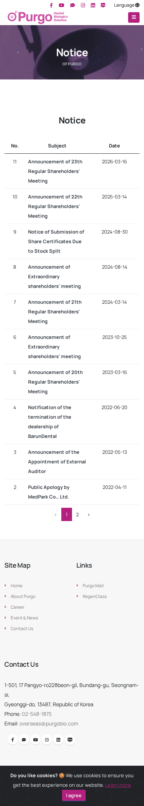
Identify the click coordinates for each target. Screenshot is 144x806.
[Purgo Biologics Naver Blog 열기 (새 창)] (103, 5)
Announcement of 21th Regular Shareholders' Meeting (55, 311)
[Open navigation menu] (134, 17)
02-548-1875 (37, 713)
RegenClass (95, 596)
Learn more (118, 785)
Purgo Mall (93, 586)
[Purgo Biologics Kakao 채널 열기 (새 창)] (72, 5)
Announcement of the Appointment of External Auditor (57, 462)
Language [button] (124, 5)
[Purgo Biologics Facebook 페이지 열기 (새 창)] (51, 5)
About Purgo (23, 596)
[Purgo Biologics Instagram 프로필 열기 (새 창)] (83, 5)
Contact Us (22, 629)
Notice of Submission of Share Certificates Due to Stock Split (56, 241)
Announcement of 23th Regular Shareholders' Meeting (55, 171)
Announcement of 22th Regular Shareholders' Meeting (55, 206)
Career (17, 607)
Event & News (24, 618)
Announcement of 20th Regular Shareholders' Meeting (55, 382)
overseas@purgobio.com (49, 723)
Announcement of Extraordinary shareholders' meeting (54, 276)
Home (17, 586)
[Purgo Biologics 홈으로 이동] (37, 17)
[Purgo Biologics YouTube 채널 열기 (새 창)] (61, 5)
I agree (74, 795)
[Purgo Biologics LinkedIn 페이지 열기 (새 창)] (93, 5)
